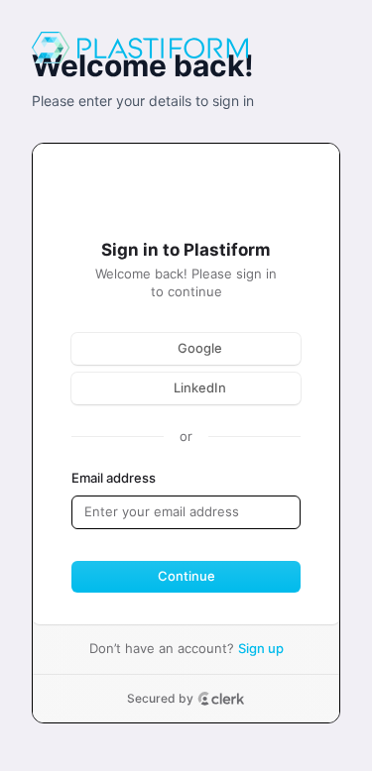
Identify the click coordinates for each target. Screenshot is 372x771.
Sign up (261, 648)
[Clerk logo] (221, 699)
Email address (113, 478)
